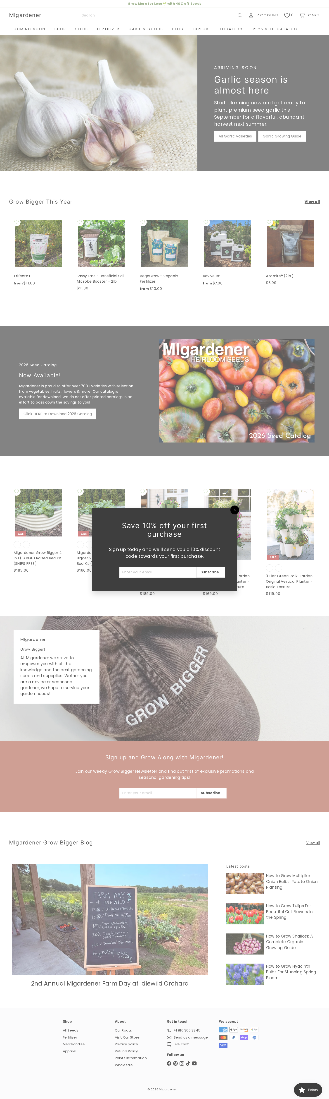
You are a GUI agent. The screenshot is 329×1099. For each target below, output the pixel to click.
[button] (90, 1056)
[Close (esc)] (234, 510)
